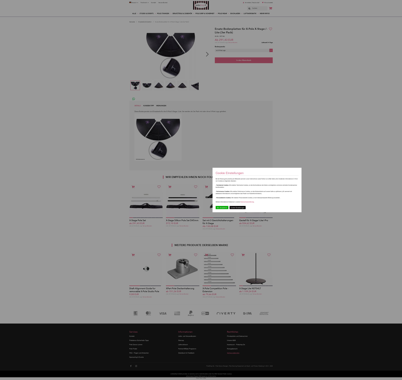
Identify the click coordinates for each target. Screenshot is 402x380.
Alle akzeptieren (222, 208)
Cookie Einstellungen (238, 208)
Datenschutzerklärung (247, 202)
